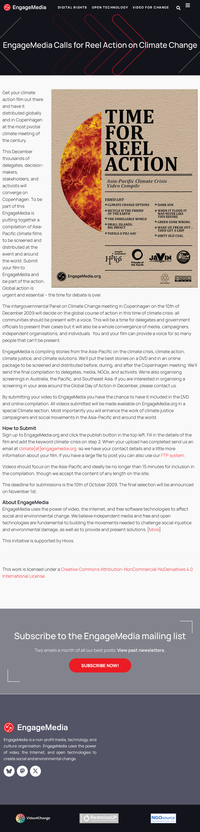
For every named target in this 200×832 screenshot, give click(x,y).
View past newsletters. (141, 650)
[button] (178, 8)
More (154, 529)
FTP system (172, 455)
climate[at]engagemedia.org (48, 448)
